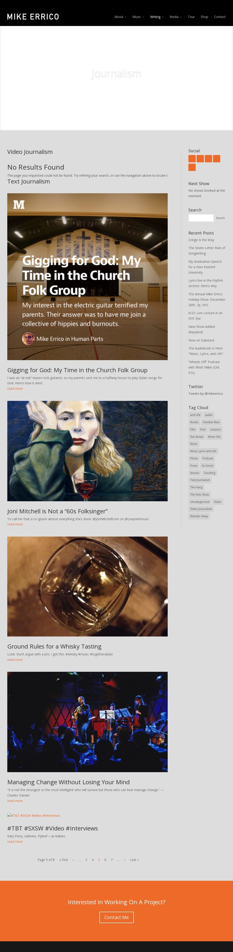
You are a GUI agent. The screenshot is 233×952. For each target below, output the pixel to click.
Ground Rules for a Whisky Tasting (54, 646)
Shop (204, 17)
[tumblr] (216, 158)
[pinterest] (192, 167)
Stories (194, 473)
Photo (194, 458)
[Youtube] (208, 158)
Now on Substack (201, 340)
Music (136, 17)
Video (217, 502)
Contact (220, 17)
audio (209, 415)
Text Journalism (200, 480)
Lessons (215, 429)
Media (174, 17)
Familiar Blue (211, 422)
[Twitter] (200, 158)
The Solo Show (199, 494)
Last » (134, 860)
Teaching (209, 473)
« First (63, 860)
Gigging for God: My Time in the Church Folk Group (77, 370)
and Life (195, 415)
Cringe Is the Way (201, 240)
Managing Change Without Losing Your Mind (68, 782)
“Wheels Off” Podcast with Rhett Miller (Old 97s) (204, 367)
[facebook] (192, 158)
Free (203, 429)
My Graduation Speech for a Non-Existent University (205, 267)
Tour (191, 17)
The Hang (196, 487)
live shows (196, 437)
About (118, 17)
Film (192, 429)
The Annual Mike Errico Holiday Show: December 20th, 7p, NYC (206, 299)
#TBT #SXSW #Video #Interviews (52, 828)
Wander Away (199, 516)
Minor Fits (214, 437)
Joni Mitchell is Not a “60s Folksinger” (57, 511)
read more (15, 388)
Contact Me (116, 917)
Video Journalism (201, 509)
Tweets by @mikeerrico (205, 393)
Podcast (208, 458)
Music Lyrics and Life (203, 451)
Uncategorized (199, 502)
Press (193, 466)
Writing (155, 17)
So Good (207, 466)
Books (194, 422)
